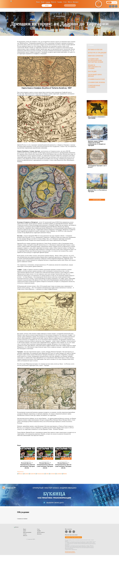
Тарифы (59, 2)
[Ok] (116, 6)
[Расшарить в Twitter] (47, 473)
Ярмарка (75, 2)
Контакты (39, 533)
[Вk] (113, 6)
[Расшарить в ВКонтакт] (20, 473)
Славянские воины (96, 82)
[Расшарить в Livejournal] (52, 473)
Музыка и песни (95, 49)
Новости (53, 2)
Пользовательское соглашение (70, 551)
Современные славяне (94, 86)
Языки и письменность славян (94, 66)
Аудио (43, 2)
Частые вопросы (41, 532)
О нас (65, 2)
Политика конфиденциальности (70, 552)
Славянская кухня (96, 79)
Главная (16, 10)
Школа (70, 2)
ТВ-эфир (114, 2)
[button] (18, 453)
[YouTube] (110, 6)
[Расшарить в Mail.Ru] (64, 473)
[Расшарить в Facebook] (26, 473)
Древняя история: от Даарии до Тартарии (26, 10)
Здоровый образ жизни (95, 75)
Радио (109, 2)
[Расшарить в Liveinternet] (58, 473)
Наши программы (27, 532)
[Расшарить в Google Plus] (32, 473)
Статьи (48, 2)
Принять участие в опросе (73, 537)
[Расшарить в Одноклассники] (40, 473)
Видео (38, 2)
